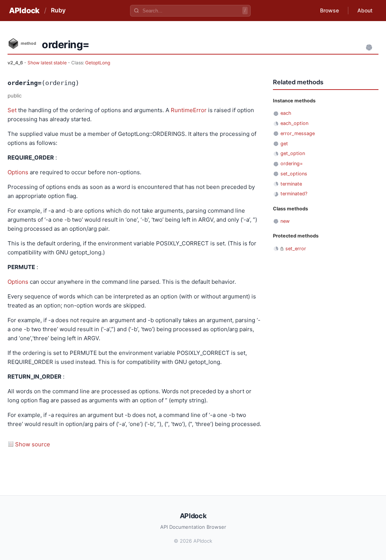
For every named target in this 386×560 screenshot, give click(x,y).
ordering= (291, 163)
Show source (32, 444)
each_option (294, 123)
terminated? (293, 193)
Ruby (58, 10)
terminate (291, 184)
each (285, 113)
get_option (292, 153)
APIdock (24, 10)
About (364, 10)
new (285, 221)
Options (18, 172)
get (284, 143)
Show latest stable (48, 62)
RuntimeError (189, 110)
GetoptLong (97, 62)
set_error (295, 248)
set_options (293, 174)
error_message (297, 133)
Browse (329, 10)
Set (12, 110)
